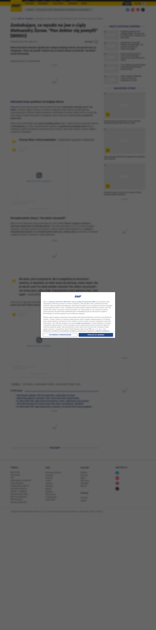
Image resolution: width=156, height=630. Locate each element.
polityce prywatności (83, 323)
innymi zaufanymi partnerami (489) (83, 302)
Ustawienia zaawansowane (60, 335)
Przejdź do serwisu (96, 335)
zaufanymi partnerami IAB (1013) (59, 302)
